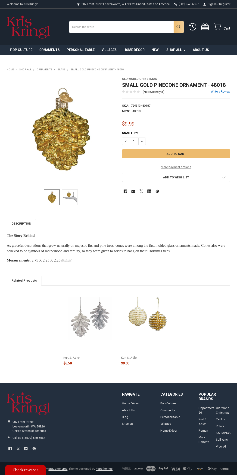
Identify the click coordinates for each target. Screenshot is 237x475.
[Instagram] (26, 448)
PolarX (220, 426)
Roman (203, 430)
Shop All (174, 50)
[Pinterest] (157, 191)
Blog (125, 417)
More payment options (176, 167)
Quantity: (130, 133)
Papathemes (104, 468)
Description (21, 223)
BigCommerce (57, 468)
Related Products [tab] (24, 280)
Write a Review (220, 91)
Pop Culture (21, 50)
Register (224, 4)
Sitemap (127, 423)
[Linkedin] (149, 191)
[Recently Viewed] (193, 26)
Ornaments (49, 50)
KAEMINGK (223, 433)
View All (221, 446)
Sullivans (222, 439)
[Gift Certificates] (206, 26)
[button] (176, 177)
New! (155, 50)
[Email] (133, 191)
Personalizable (81, 50)
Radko (220, 419)
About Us (201, 50)
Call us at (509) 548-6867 (28, 437)
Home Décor (134, 50)
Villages (109, 50)
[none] (61, 131)
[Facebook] (125, 191)
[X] (141, 191)
